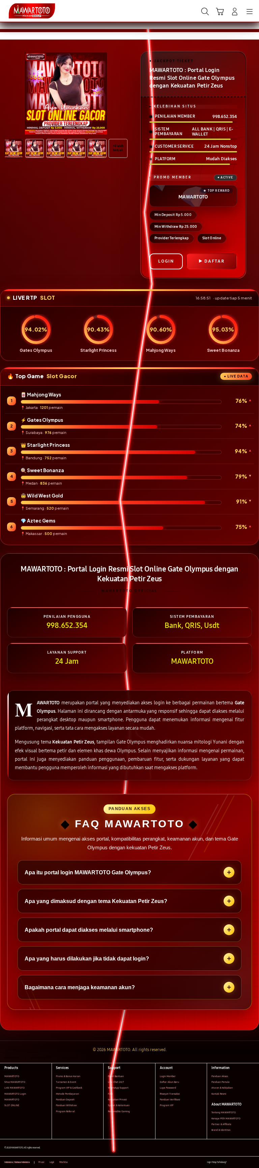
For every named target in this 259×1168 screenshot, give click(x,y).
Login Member (168, 1076)
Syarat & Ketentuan (119, 1105)
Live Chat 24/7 (116, 1082)
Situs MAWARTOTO (14, 1082)
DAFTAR (214, 261)
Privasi (41, 1162)
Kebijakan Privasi (117, 1099)
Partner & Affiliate (221, 1124)
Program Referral (65, 1111)
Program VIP (166, 1105)
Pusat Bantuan (116, 1076)
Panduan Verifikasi (170, 1099)
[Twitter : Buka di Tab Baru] (238, 1162)
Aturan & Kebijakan (222, 1087)
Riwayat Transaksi (170, 1093)
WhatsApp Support (118, 1087)
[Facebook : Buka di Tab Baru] (231, 1162)
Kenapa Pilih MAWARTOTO (225, 1118)
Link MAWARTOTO (14, 1087)
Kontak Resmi (218, 1093)
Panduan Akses (219, 1076)
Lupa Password (168, 1087)
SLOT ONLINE (11, 1105)
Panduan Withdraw (66, 1105)
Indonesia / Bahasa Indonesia (17, 1162)
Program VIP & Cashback (69, 1087)
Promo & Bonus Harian (68, 1076)
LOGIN (166, 261)
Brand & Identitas (220, 1130)
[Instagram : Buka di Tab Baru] (245, 1162)
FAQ (110, 1093)
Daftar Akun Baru (169, 1082)
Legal (52, 1162)
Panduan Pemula (220, 1082)
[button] (220, 11)
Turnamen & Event (66, 1082)
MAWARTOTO (11, 1076)
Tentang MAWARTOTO (223, 1112)
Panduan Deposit (65, 1099)
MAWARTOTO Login (15, 1093)
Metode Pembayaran (67, 1093)
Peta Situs (63, 1162)
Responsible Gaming (119, 1111)
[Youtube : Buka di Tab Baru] (252, 1162)
